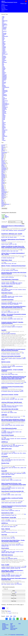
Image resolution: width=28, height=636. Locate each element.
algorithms (4, 31)
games (3, 67)
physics (3, 105)
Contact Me (12, 625)
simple (3, 119)
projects (3, 182)
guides (3, 69)
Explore (3, 4)
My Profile (3, 8)
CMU (3, 17)
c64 (3, 40)
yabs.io (3, 1)
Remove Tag (13, 595)
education (4, 60)
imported (3, 144)
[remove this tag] (6, 221)
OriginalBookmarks (5, 204)
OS (3, 22)
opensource (3, 167)
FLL (3, 19)
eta (2, 145)
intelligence (4, 76)
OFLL (3, 21)
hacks (3, 71)
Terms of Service (13, 628)
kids (3, 80)
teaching (4, 124)
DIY (3, 18)
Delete (14, 590)
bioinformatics (5, 36)
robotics (3, 115)
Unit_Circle (4, 26)
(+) (15, 592)
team (3, 125)
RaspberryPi (4, 24)
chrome (3, 44)
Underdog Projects (20, 634)
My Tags (3, 6)
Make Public (13, 601)
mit (2, 96)
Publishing (4, 23)
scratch (3, 117)
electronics (3, 169)
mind (3, 93)
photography (4, 104)
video (3, 134)
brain (3, 39)
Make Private (13, 598)
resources (4, 113)
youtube (4, 140)
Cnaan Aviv (13, 634)
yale (3, 139)
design (3, 52)
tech (2, 206)
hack (3, 70)
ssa (3, 121)
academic (4, 29)
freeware (3, 171)
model (3, 97)
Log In (10, 612)
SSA (3, 25)
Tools (19, 623)
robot (3, 114)
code (3, 45)
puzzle (3, 110)
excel (3, 61)
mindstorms (4, 95)
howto (3, 73)
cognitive (4, 47)
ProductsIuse (4, 191)
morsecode (4, 98)
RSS (15, 616)
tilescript (4, 127)
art (2, 32)
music (2, 156)
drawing (3, 58)
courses (3, 49)
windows (3, 176)
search (2, 205)
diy (2, 55)
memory (4, 92)
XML (11, 616)
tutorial (3, 130)
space (2, 185)
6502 (3, 16)
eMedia (2, 174)
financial (3, 160)
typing (3, 132)
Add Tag (13, 593)
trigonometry (4, 129)
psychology (4, 109)
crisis (2, 154)
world (3, 138)
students (4, 122)
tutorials (3, 131)
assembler (4, 33)
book (3, 37)
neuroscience (5, 100)
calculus (4, 41)
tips (2, 184)
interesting (4, 78)
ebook (3, 59)
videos (3, 135)
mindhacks (4, 94)
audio (2, 164)
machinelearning (5, 87)
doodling (4, 56)
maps (3, 88)
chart (3, 42)
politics (2, 187)
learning (4, 83)
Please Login (24, 3)
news (2, 199)
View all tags (4, 208)
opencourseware (5, 103)
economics (3, 163)
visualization (4, 136)
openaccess (4, 102)
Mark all (6, 589)
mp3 (2, 181)
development (5, 53)
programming (5, 106)
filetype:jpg (4, 62)
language (4, 82)
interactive (4, 77)
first (3, 63)
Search (2, 11)
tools (3, 128)
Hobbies (3, 165)
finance (2, 203)
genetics (4, 68)
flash (3, 64)
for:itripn (3, 166)
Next (4, 218)
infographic (4, 74)
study (3, 123)
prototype (4, 108)
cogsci (3, 48)
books (3, 38)
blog (2, 158)
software (3, 150)
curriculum (4, 51)
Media (2, 188)
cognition (4, 46)
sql (2, 120)
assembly (4, 34)
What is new (12, 629)
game (3, 66)
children (3, 43)
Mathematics (4, 20)
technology (3, 194)
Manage (9, 611)
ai (2, 30)
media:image (5, 91)
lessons (3, 85)
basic (3, 35)
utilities (2, 193)
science (3, 116)
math (3, 89)
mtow (3, 99)
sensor (3, 118)
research (4, 112)
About (11, 623)
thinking (3, 126)
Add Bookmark (4, 9)
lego (3, 84)
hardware (4, 72)
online (3, 101)
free (3, 65)
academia (4, 27)
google (2, 202)
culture (3, 50)
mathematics (4, 90)
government (3, 192)
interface (4, 79)
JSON (7, 616)
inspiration (4, 75)
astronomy (3, 196)
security (3, 183)
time (6, 215)
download (4, 57)
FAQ (11, 624)
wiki (3, 137)
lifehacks (4, 86)
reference (4, 111)
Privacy (11, 627)
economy (3, 162)
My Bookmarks (4, 5)
